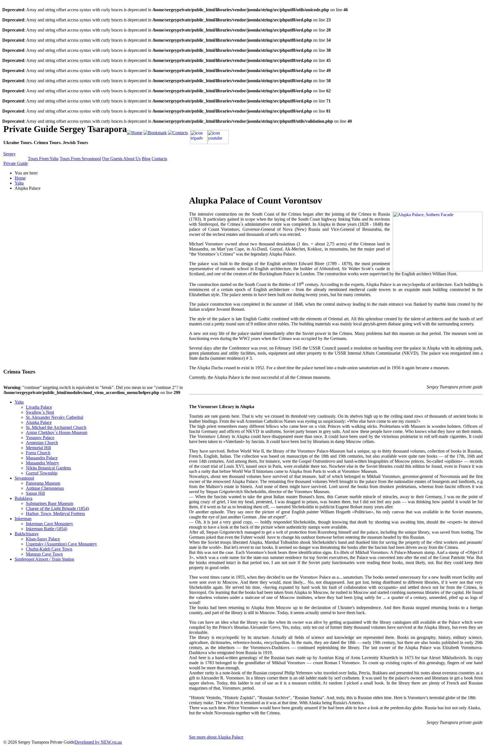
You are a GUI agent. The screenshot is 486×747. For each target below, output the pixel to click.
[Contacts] (178, 132)
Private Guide (15, 163)
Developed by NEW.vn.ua (98, 742)
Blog (146, 158)
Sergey (9, 153)
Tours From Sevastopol (80, 158)
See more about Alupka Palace (216, 737)
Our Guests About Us (121, 158)
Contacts (159, 158)
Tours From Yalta (43, 158)
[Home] (134, 132)
